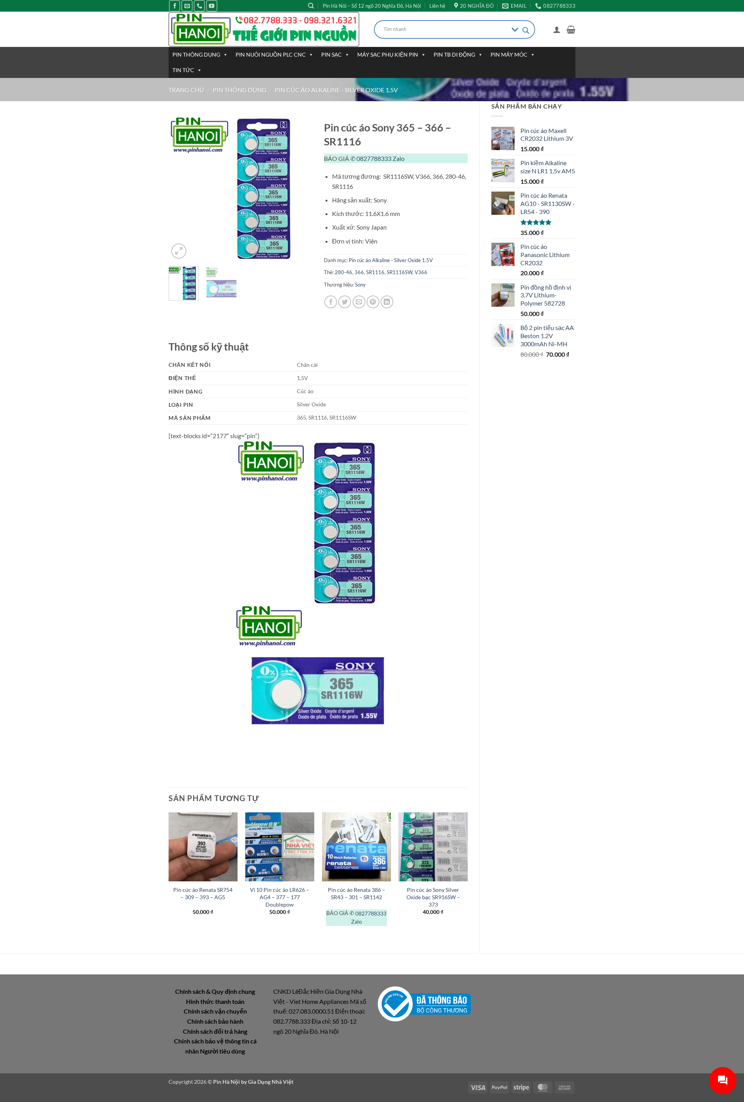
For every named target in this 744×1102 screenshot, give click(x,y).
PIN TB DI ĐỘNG (454, 54)
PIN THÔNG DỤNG (196, 54)
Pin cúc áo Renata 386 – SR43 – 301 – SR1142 (356, 893)
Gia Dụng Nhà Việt (270, 1081)
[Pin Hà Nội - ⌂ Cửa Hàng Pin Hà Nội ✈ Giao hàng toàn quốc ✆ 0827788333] (265, 29)
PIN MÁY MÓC (509, 54)
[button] (557, 29)
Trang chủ (186, 89)
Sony (360, 285)
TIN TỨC (183, 70)
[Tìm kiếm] (311, 5)
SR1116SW (399, 272)
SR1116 (375, 272)
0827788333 (373, 158)
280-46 (343, 272)
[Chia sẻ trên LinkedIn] (387, 301)
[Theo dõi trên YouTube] (211, 5)
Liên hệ (437, 6)
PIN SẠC (331, 54)
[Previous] (181, 188)
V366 (421, 272)
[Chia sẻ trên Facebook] (330, 301)
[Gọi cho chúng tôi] (199, 5)
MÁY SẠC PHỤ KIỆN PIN (387, 54)
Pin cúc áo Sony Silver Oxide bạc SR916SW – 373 (433, 896)
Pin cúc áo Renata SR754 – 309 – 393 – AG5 (202, 893)
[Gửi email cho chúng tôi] (187, 5)
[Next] (300, 188)
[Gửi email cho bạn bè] (359, 301)
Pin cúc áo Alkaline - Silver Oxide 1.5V (336, 89)
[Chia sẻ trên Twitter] (344, 301)
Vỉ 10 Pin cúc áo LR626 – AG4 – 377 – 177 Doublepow (279, 896)
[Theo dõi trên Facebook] (174, 5)
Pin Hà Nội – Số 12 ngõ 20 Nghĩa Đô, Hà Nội (372, 6)
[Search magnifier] (525, 30)
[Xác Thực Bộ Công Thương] (424, 1003)
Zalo (399, 158)
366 (359, 272)
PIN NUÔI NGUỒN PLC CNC (271, 54)
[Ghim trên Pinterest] (373, 301)
